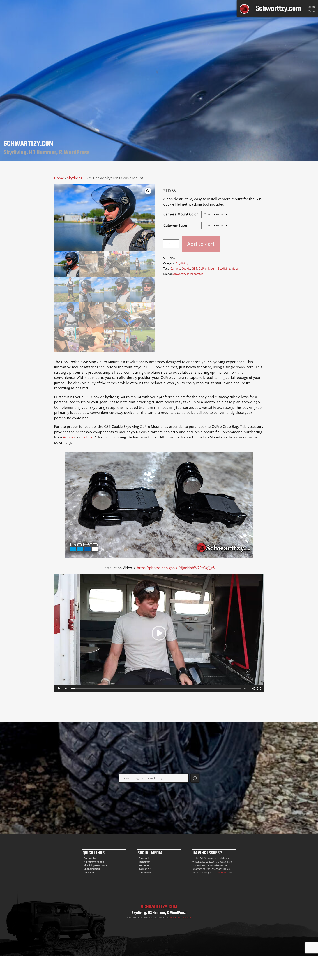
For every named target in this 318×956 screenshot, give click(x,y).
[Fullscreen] (259, 688)
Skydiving (74, 177)
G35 (194, 268)
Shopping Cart (92, 869)
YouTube (144, 865)
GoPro (203, 268)
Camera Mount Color (180, 214)
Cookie (186, 268)
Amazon (69, 437)
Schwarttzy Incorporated (187, 274)
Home (59, 177)
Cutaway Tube (175, 225)
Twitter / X (145, 869)
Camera (175, 268)
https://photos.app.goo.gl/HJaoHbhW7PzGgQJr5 (176, 567)
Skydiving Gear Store (95, 865)
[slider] (156, 688)
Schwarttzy (186, 917)
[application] (159, 633)
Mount (212, 268)
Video (235, 268)
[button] (148, 191)
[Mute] (253, 688)
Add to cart (201, 243)
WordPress (145, 872)
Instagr (143, 861)
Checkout (89, 872)
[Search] (194, 778)
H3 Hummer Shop (94, 861)
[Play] (59, 688)
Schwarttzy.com (278, 8)
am (148, 861)
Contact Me (90, 858)
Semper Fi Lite (174, 917)
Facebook (144, 858)
